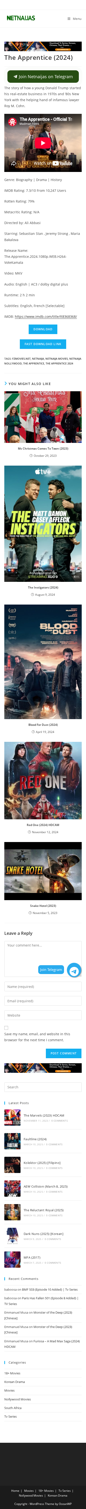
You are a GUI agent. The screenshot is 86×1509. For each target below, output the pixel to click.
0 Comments (59, 1120)
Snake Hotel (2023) (43, 906)
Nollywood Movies (17, 1399)
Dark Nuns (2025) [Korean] (43, 1234)
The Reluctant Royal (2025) (44, 1210)
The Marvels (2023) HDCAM (44, 1115)
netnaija (38, 358)
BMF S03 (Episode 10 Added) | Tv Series (50, 1289)
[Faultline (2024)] (12, 1141)
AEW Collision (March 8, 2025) (46, 1186)
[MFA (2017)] (12, 1259)
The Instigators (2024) (43, 587)
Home (15, 1491)
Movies (9, 1390)
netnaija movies (56, 358)
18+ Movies (12, 1373)
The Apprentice (33, 363)
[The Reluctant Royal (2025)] (12, 1212)
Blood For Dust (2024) (43, 725)
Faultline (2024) (35, 1139)
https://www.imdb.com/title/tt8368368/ (46, 316)
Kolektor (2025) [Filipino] (42, 1163)
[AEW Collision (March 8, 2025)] (12, 1188)
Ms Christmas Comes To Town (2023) (43, 448)
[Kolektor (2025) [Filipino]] (12, 1165)
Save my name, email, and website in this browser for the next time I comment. (37, 1037)
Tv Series (10, 1416)
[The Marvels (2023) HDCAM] (12, 1117)
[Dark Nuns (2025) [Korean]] (12, 1236)
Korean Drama (14, 1382)
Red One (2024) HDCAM (43, 825)
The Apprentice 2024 (59, 363)
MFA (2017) (32, 1257)
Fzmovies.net (21, 358)
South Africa (13, 1408)
